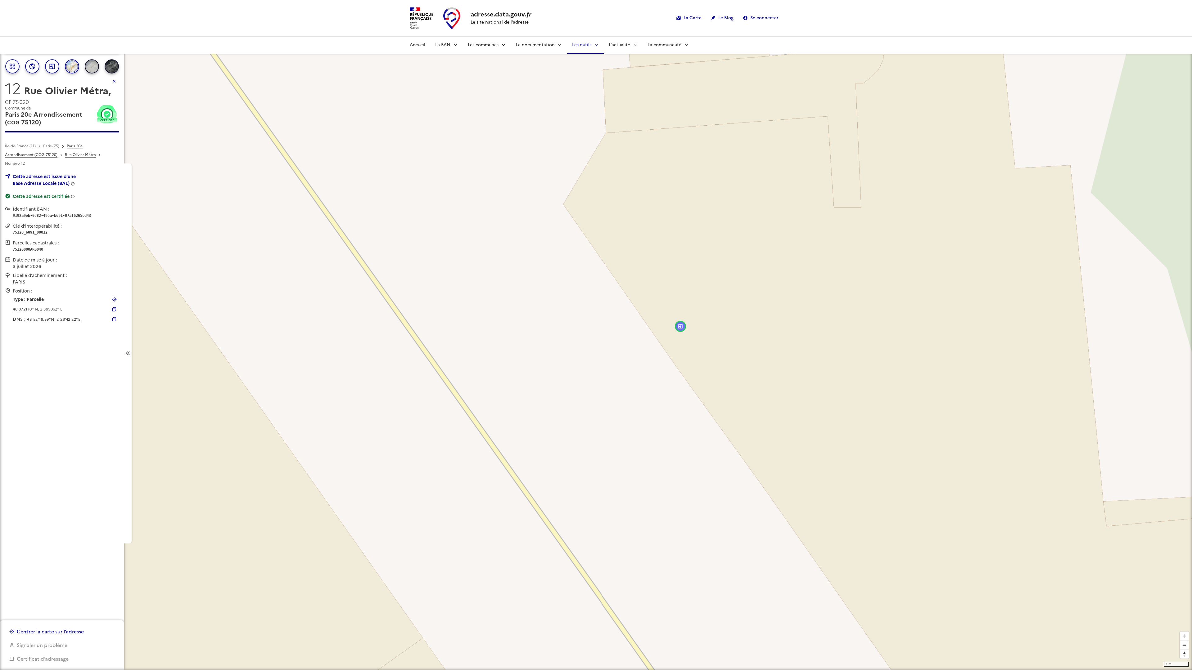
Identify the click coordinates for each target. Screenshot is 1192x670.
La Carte (693, 18)
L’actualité (619, 45)
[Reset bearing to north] (1184, 654)
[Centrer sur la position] (114, 299)
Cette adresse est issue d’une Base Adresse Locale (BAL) (44, 180)
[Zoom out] (1184, 645)
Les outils (581, 45)
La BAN (442, 45)
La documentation (535, 45)
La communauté (664, 45)
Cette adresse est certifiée (41, 196)
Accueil (417, 45)
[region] (596, 353)
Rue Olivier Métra (80, 155)
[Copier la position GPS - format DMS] (114, 319)
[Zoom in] (1184, 636)
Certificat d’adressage (43, 659)
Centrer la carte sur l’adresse (50, 631)
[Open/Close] (128, 353)
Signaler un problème (42, 645)
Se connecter (764, 18)
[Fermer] (114, 81)
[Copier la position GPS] (114, 309)
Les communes (483, 45)
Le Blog (726, 18)
